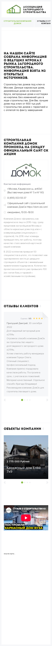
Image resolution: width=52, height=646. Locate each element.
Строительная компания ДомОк (17, 22)
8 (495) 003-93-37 (16, 197)
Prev (5, 400)
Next (47, 400)
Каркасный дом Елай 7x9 (24, 470)
